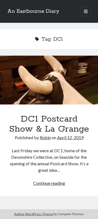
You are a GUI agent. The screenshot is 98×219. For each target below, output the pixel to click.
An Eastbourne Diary (33, 11)
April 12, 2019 (70, 137)
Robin (45, 137)
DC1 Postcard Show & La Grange (49, 80)
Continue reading (49, 183)
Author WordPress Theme (33, 214)
